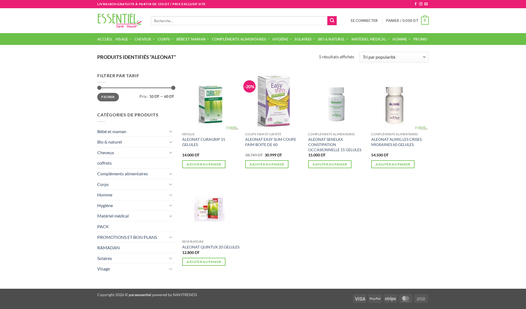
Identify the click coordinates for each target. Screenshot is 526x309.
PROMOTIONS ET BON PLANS (127, 237)
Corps (164, 39)
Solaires (303, 39)
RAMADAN (108, 247)
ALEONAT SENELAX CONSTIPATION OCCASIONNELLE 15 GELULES (334, 144)
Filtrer (108, 97)
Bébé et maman (190, 39)
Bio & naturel (331, 39)
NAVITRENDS (185, 294)
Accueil (105, 39)
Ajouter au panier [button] (204, 164)
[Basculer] (170, 131)
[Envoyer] (332, 20)
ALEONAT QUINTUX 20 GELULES (210, 247)
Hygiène (280, 39)
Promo (420, 39)
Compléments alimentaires (239, 39)
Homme (400, 39)
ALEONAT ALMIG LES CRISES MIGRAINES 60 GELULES (396, 142)
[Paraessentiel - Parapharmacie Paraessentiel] (120, 21)
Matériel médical (368, 39)
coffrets (104, 162)
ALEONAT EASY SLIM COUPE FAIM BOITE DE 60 (270, 142)
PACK (103, 226)
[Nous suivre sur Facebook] (415, 4)
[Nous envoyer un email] (426, 4)
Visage (121, 39)
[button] (364, 20)
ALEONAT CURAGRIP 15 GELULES (203, 142)
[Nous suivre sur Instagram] (420, 4)
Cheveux (143, 39)
